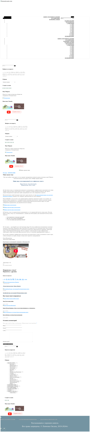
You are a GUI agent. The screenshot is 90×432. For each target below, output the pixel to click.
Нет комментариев (7, 265)
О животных (13, 374)
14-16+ (7, 130)
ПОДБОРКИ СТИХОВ (54, 19)
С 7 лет (72, 31)
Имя (4, 325)
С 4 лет (72, 27)
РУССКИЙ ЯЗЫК (55, 18)
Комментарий (6, 341)
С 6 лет (72, 29)
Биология (12, 364)
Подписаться (7, 98)
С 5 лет (72, 28)
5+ (20, 72)
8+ (13, 74)
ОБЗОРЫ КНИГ (11, 172)
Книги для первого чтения (7, 419)
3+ (11, 72)
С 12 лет (71, 35)
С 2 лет (72, 24)
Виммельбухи (13, 365)
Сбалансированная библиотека (28, 419)
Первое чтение (13, 375)
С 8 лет (72, 32)
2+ (6, 72)
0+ (3, 72)
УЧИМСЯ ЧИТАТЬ (12, 391)
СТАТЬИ (9, 390)
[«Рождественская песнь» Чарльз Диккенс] (11, 282)
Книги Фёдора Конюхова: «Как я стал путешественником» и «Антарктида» (19, 308)
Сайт (4, 330)
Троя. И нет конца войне (8, 301)
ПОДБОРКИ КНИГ (69, 36)
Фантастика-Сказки (14, 381)
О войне (12, 373)
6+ (14, 279)
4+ (16, 72)
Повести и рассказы (14, 377)
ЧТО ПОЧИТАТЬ (70, 22)
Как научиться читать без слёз (48, 419)
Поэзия (11, 378)
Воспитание (12, 366)
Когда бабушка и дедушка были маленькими (12, 314)
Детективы (12, 368)
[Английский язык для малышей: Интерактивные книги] (16, 289)
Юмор (11, 383)
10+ (17, 74)
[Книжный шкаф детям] (6, 1)
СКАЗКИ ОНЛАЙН (69, 20)
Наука (11, 370)
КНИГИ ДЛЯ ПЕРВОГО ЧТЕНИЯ (51, 17)
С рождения (70, 23)
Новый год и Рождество (15, 371)
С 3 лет (72, 26)
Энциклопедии (13, 382)
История (5, 172)
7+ (8, 74)
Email (4, 328)
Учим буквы (13, 392)
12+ (22, 74)
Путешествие (13, 379)
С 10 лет (71, 33)
